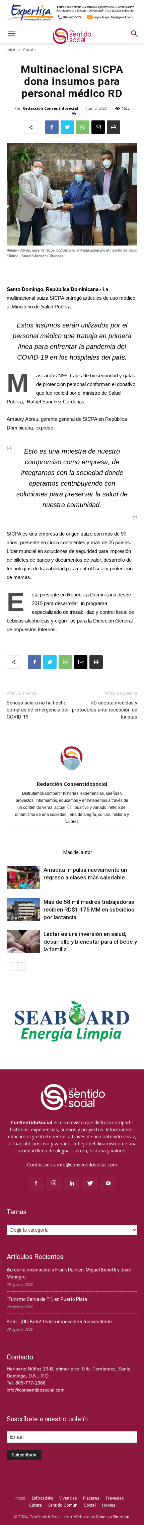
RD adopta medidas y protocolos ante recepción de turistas (104, 710)
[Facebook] (36, 1183)
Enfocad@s (42, 1498)
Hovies (108, 1505)
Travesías (114, 1498)
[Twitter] (90, 1183)
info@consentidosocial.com (87, 1164)
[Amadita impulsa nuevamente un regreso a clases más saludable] (23, 877)
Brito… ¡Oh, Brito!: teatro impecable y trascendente (59, 1321)
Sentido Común (62, 1505)
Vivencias (68, 1498)
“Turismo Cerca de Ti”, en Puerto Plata (47, 1299)
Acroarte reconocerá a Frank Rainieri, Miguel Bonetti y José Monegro (69, 1273)
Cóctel (90, 1505)
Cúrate (29, 50)
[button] (134, 34)
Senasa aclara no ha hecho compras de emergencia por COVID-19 (38, 710)
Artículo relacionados (33, 852)
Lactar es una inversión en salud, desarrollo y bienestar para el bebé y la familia (90, 942)
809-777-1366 (30, 1383)
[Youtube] (108, 1183)
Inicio (12, 50)
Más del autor (77, 852)
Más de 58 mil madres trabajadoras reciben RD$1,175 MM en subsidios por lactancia (89, 909)
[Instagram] (54, 1183)
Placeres (91, 1498)
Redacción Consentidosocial (50, 108)
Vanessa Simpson (112, 1517)
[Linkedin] (72, 1183)
